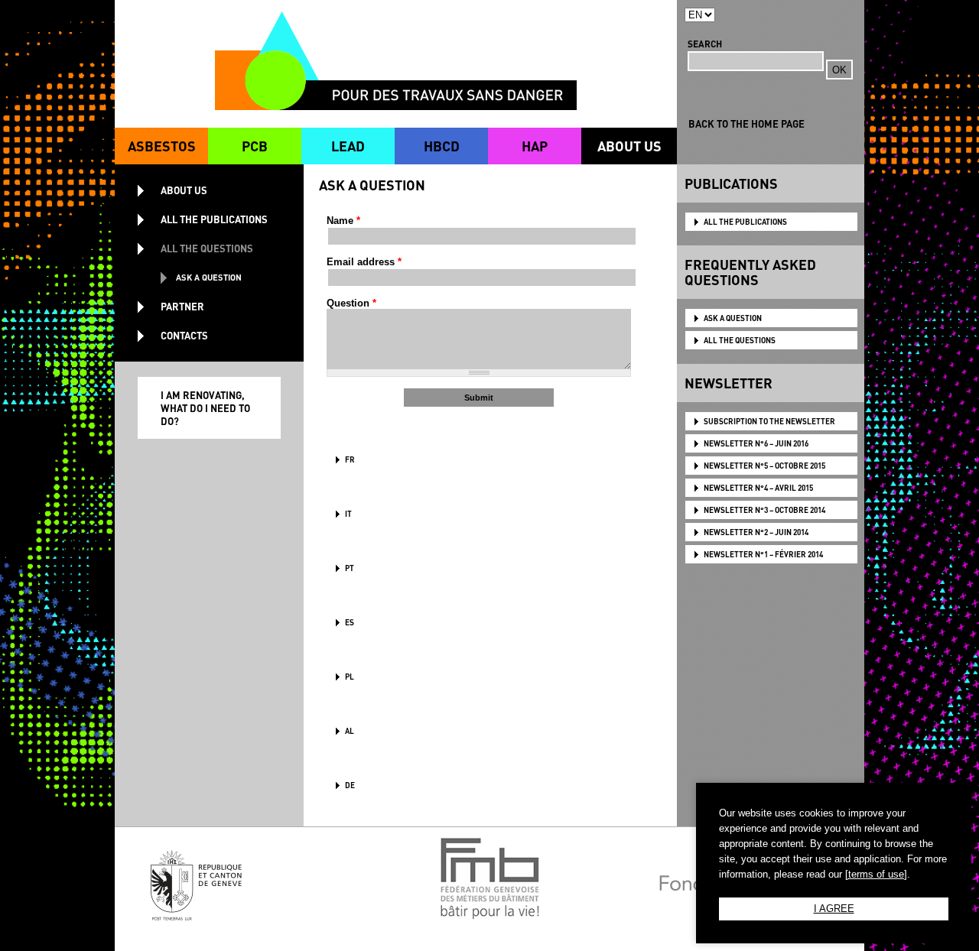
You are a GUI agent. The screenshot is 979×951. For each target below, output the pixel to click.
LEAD (348, 145)
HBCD (442, 145)
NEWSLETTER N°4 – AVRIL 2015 (758, 487)
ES (349, 622)
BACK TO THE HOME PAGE (746, 123)
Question (351, 303)
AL (349, 730)
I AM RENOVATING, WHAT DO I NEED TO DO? (205, 407)
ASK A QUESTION (733, 318)
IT (348, 513)
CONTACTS (184, 335)
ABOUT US (629, 145)
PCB (255, 145)
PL (349, 676)
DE (350, 785)
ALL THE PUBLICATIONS (745, 221)
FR (350, 459)
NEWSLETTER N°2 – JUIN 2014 (756, 532)
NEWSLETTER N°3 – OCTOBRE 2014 (764, 509)
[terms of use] (876, 874)
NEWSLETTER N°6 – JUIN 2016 (756, 443)
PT (349, 568)
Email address (364, 262)
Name (343, 220)
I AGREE (834, 908)
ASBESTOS (162, 145)
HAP (535, 145)
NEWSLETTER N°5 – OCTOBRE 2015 (764, 465)
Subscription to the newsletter (769, 421)
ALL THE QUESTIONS (740, 340)
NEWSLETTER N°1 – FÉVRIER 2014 (763, 554)
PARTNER (182, 306)
